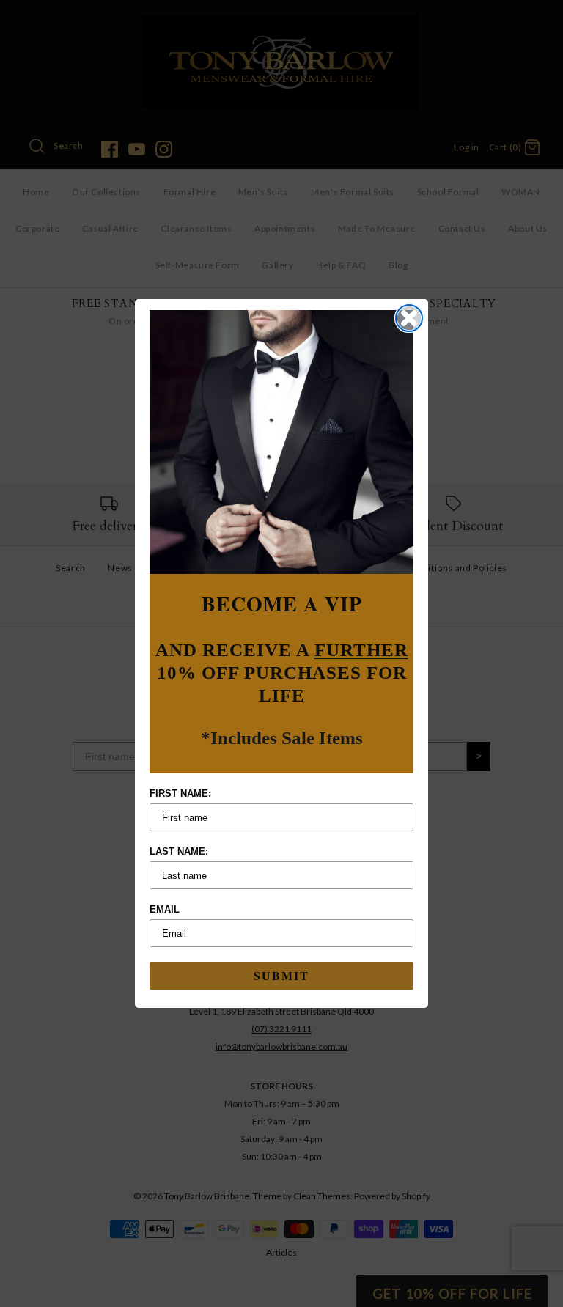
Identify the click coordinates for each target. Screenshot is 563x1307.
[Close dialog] (409, 318)
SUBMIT (281, 975)
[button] (281, 442)
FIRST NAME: (180, 793)
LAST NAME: (179, 851)
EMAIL (165, 909)
